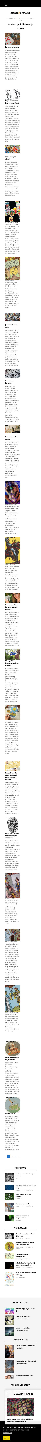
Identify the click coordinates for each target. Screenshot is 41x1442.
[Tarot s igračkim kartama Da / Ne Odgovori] (12, 602)
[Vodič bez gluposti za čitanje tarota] (12, 720)
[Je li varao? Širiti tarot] (12, 321)
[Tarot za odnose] (12, 1011)
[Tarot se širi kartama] (12, 377)
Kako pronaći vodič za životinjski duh (23, 1255)
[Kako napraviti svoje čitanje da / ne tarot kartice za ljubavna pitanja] (12, 280)
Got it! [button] (6, 1438)
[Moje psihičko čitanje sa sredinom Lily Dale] (12, 659)
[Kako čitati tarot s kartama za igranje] (12, 44)
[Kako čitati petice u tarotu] (12, 432)
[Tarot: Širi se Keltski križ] (12, 222)
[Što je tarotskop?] (12, 941)
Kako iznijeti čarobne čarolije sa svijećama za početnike (26, 1264)
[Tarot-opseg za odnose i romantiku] (12, 898)
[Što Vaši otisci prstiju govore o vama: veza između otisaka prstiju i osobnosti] (12, 832)
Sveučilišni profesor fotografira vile (22, 1217)
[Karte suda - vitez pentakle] (12, 563)
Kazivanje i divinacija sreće (23, 19)
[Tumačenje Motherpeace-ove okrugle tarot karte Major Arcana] (12, 1055)
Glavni (9, 19)
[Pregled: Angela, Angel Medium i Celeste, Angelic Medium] (12, 770)
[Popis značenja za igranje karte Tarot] (12, 100)
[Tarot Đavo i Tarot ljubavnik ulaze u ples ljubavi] (12, 503)
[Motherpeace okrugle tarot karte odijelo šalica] (12, 1112)
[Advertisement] (20, 1186)
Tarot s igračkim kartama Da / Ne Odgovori (11, 607)
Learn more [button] (7, 1433)
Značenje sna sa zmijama (25, 1376)
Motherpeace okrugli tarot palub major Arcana (25, 1244)
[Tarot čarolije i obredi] (12, 153)
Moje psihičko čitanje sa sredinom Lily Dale (12, 663)
